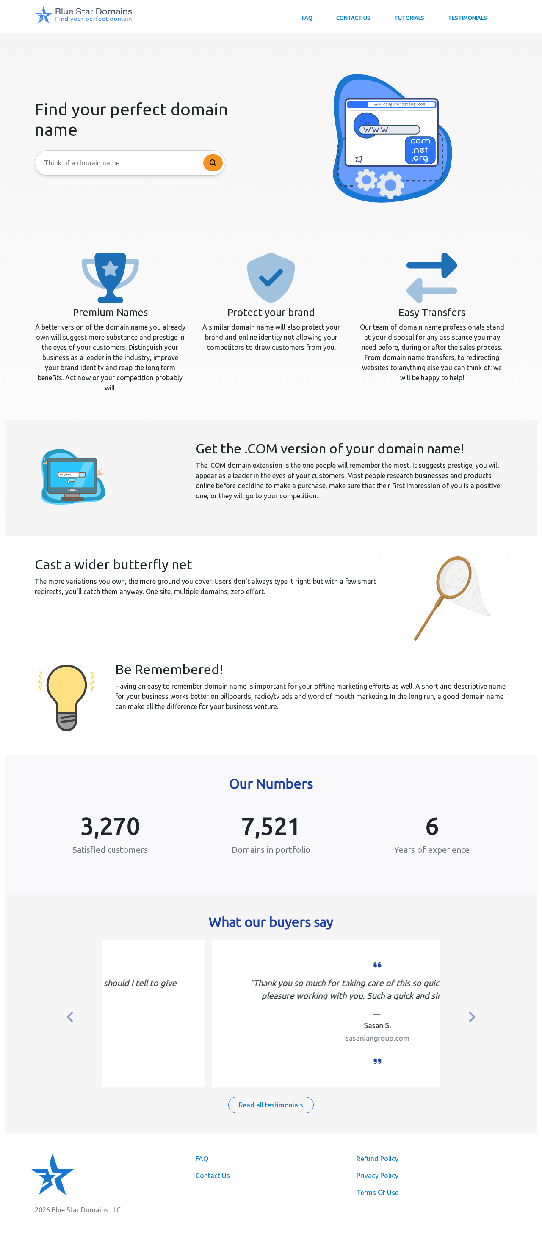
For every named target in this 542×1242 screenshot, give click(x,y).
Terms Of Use (377, 1192)
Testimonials (467, 18)
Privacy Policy (377, 1175)
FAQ (307, 18)
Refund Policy (377, 1158)
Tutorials (409, 18)
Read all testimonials (271, 1105)
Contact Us (353, 18)
